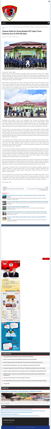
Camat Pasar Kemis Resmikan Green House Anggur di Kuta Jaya (16, 377)
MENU (4, 23)
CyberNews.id (25, 427)
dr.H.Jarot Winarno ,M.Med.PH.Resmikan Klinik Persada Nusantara (37, 189)
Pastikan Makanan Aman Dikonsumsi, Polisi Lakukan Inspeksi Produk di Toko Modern (27, 211)
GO (46, 258)
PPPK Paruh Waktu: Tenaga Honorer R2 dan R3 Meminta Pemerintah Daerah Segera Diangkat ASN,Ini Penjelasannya (24, 374)
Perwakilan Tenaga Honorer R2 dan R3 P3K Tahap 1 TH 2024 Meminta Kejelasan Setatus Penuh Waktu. (24, 368)
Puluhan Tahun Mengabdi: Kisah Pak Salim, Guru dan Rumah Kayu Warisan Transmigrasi (27, 201)
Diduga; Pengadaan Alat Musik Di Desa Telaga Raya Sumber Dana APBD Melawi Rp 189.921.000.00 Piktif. (24, 371)
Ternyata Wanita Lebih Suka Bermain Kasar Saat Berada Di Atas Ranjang (18, 356)
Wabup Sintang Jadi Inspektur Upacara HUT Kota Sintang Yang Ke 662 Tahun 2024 (16, 412)
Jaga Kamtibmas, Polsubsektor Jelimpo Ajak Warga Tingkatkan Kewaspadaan (21, 391)
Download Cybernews (8, 422)
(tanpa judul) (6, 383)
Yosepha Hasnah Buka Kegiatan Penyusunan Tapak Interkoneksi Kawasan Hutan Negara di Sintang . (20, 415)
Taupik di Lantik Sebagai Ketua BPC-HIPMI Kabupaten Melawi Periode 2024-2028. (20, 359)
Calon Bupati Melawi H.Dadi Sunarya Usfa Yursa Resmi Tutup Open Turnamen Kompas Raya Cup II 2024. (24, 380)
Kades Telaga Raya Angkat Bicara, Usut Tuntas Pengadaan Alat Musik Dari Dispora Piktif (21, 365)
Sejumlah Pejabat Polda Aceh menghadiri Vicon (18, 206)
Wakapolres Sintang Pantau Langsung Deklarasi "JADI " (13, 189)
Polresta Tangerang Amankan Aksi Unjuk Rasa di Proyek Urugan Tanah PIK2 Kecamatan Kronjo (23, 362)
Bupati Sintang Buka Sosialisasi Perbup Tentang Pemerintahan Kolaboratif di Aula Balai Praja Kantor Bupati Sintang (23, 410)
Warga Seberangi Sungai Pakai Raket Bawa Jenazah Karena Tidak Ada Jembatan (16, 409)
